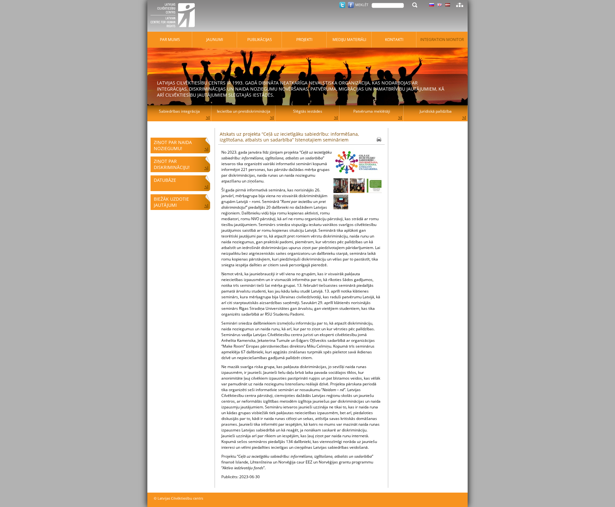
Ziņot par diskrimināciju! (172, 164)
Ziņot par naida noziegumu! (173, 145)
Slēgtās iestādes (307, 111)
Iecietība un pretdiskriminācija (243, 111)
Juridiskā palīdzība (436, 111)
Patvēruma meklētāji (371, 111)
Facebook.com (351, 5)
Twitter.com (342, 5)
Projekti (304, 39)
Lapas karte (460, 5)
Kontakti (394, 39)
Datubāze (165, 180)
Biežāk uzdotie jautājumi (171, 202)
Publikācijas (259, 39)
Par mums (170, 39)
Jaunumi (214, 39)
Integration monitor (442, 39)
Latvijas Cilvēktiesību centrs (175, 16)
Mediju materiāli (349, 39)
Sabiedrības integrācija (179, 111)
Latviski (447, 4)
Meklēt (361, 4)
